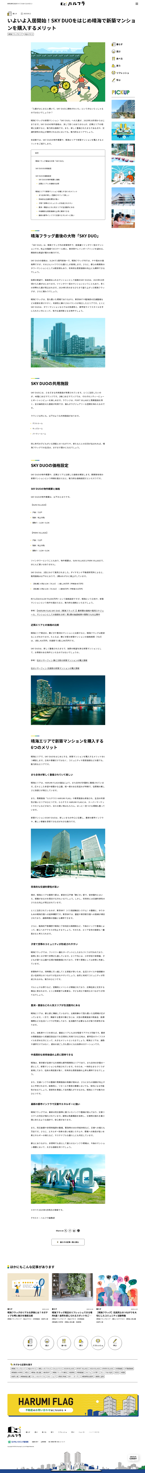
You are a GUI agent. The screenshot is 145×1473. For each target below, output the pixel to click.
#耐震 (123, 1372)
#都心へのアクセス (45, 1368)
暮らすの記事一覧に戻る (69, 1242)
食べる (119, 58)
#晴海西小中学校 (17, 1372)
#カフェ (88, 1372)
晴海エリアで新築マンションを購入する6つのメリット (56, 191)
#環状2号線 (62, 1376)
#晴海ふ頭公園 (36, 1372)
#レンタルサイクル (39, 1376)
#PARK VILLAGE (107, 1368)
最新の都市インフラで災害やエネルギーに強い (57, 215)
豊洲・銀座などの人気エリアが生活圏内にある (57, 207)
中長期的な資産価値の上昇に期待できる (54, 211)
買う (118, 65)
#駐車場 (71, 1372)
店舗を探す (35, 1442)
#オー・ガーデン (74, 1376)
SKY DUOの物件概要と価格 (49, 179)
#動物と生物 (99, 1376)
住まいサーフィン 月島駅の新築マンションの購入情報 (55, 668)
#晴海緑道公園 (25, 1376)
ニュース (81, 1432)
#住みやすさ (29, 34)
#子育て (96, 1372)
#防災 (27, 1372)
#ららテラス (57, 1368)
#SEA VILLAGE (95, 1368)
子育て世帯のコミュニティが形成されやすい (56, 203)
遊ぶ (118, 51)
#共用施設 (119, 1368)
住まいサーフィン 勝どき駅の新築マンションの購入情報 (62, 660)
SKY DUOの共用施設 (43, 168)
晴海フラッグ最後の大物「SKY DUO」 (50, 161)
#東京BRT (46, 1372)
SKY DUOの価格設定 (43, 176)
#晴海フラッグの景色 (60, 1372)
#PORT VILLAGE (82, 1368)
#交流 (117, 1372)
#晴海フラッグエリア (15, 34)
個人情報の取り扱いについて (57, 1442)
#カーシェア (52, 1376)
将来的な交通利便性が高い (49, 199)
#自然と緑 (14, 1376)
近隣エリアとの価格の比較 (49, 183)
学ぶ (118, 79)
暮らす (119, 44)
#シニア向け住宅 (106, 1372)
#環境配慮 (80, 1372)
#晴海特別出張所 (87, 1376)
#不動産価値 (129, 1368)
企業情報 (43, 1442)
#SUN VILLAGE (69, 1368)
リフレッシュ (122, 72)
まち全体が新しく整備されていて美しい (54, 195)
